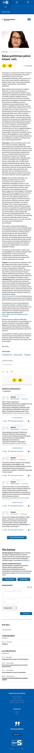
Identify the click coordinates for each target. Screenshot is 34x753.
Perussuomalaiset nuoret (17, 702)
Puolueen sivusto (17, 696)
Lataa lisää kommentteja (17, 537)
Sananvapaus (18, 355)
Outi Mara (5, 51)
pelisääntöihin (25, 560)
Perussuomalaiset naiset (17, 700)
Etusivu (17, 712)
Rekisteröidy (23, 579)
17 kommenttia (28, 66)
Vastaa (5, 421)
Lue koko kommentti (17, 417)
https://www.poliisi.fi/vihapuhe (11, 296)
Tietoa (17, 714)
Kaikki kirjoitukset (7, 364)
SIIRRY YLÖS (16, 734)
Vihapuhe (27, 355)
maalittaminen (7, 355)
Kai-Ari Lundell (10, 663)
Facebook (11, 749)
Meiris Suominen (10, 676)
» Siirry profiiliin (6, 629)
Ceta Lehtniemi (9, 670)
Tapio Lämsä (9, 657)
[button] (29, 19)
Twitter (22, 749)
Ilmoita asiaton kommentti (16, 421)
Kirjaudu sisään (5, 12)
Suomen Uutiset (16, 698)
